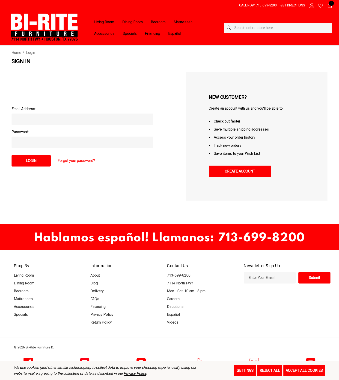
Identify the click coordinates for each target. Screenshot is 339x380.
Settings (245, 370)
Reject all (270, 370)
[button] (169, 237)
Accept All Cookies (304, 370)
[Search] (229, 28)
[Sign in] (311, 5)
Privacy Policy (135, 373)
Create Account (240, 171)
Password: (20, 132)
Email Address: (24, 109)
